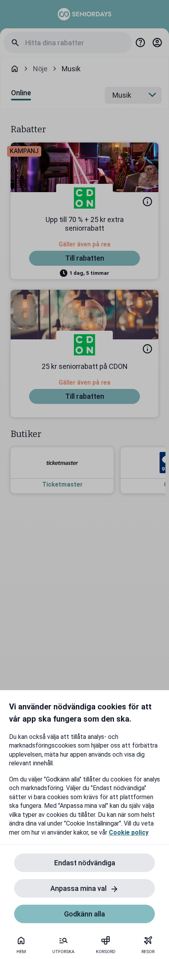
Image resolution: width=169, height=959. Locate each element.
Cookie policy (129, 832)
